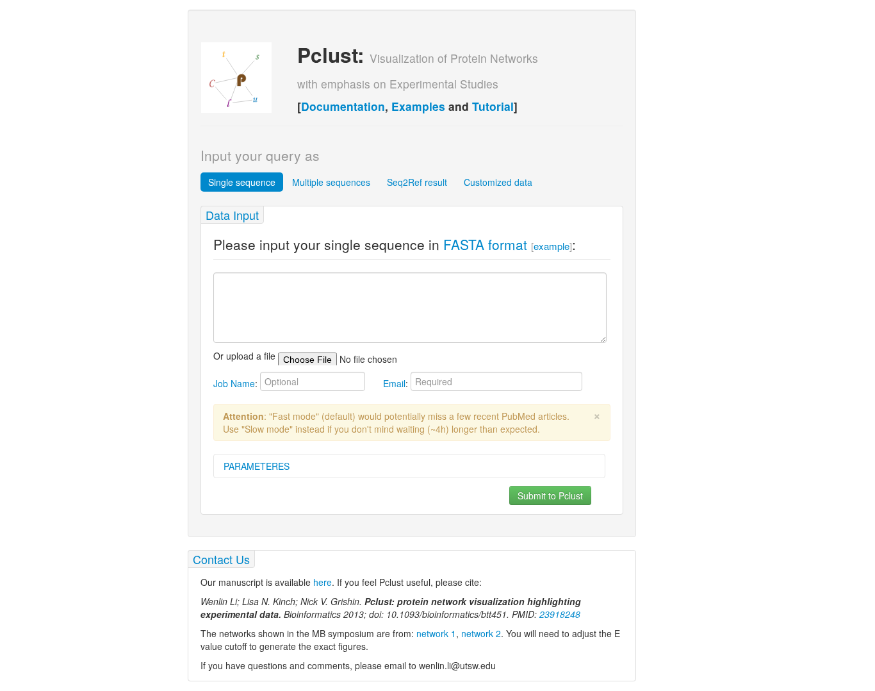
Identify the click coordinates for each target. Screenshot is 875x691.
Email (394, 383)
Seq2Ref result (417, 182)
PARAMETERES (257, 466)
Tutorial (493, 106)
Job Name (234, 383)
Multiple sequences (331, 182)
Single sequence (241, 182)
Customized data (498, 182)
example (551, 246)
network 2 (481, 633)
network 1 (436, 633)
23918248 (559, 614)
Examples (418, 106)
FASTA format (485, 244)
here (322, 582)
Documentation (343, 106)
